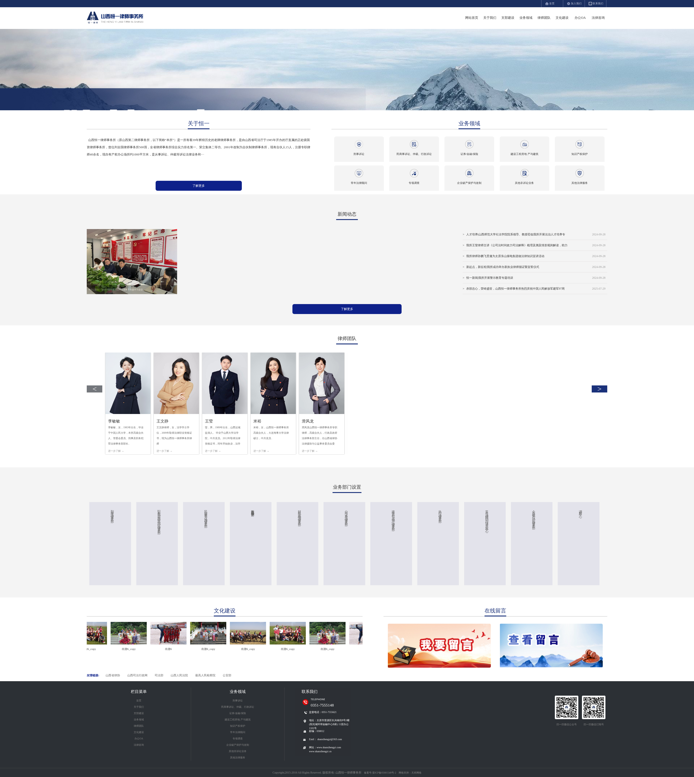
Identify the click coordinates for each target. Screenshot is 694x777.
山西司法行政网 (137, 675)
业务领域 (525, 18)
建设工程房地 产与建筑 (238, 719)
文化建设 (562, 18)
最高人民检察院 (205, 675)
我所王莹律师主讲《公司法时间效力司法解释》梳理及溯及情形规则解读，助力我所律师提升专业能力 (516, 247)
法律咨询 (598, 18)
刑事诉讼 (238, 700)
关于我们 (489, 18)
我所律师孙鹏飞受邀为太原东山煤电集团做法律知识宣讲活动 (505, 256)
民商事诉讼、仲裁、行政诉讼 (237, 707)
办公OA (580, 18)
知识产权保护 (237, 726)
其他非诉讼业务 (238, 751)
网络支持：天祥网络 (410, 772)
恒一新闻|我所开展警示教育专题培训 (489, 277)
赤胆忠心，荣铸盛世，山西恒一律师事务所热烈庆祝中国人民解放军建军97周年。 (515, 290)
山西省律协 (113, 675)
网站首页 (471, 18)
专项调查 (238, 738)
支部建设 (507, 18)
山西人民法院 (179, 675)
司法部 (159, 675)
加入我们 (576, 3)
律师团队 (544, 18)
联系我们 (598, 3)
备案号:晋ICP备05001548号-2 (380, 772)
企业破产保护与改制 (237, 745)
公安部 (227, 675)
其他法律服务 (237, 757)
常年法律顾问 (237, 732)
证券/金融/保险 (237, 713)
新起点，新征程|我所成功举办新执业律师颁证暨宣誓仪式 (502, 266)
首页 (552, 3)
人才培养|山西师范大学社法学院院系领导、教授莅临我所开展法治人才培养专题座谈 (515, 236)
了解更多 (198, 185)
